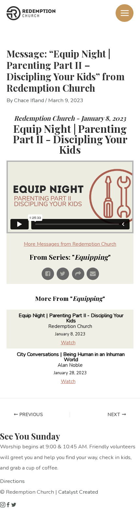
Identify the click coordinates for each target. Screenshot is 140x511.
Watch (68, 342)
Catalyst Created (78, 492)
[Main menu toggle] (124, 13)
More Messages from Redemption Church (70, 244)
